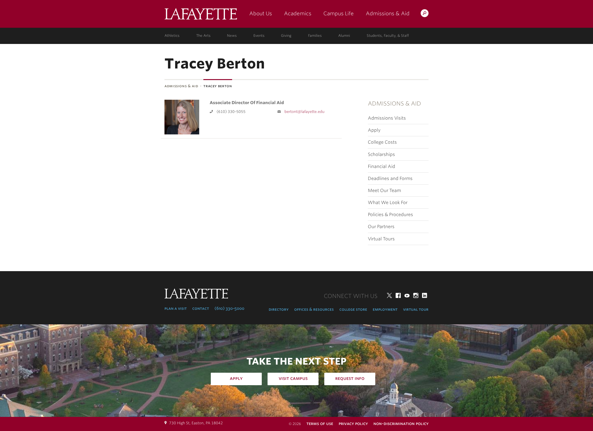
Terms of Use (319, 423)
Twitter (389, 295)
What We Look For (387, 202)
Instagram (416, 295)
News (232, 36)
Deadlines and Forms (390, 178)
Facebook (398, 295)
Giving (286, 36)
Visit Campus (293, 378)
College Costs (382, 142)
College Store (353, 309)
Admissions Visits (387, 118)
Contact (200, 308)
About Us (260, 13)
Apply (374, 130)
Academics (297, 13)
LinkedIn (425, 295)
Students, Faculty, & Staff (388, 36)
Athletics (172, 36)
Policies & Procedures (390, 214)
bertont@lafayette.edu (304, 111)
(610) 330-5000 (229, 308)
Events (259, 36)
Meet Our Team (384, 190)
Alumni (344, 36)
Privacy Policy (353, 423)
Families (315, 36)
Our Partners (381, 226)
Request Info (350, 378)
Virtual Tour (416, 309)
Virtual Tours (381, 239)
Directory (279, 309)
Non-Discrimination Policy (401, 423)
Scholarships (381, 154)
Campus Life (338, 13)
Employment (385, 309)
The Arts (203, 36)
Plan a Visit (175, 308)
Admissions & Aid (388, 13)
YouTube (407, 295)
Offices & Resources (314, 309)
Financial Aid (381, 166)
